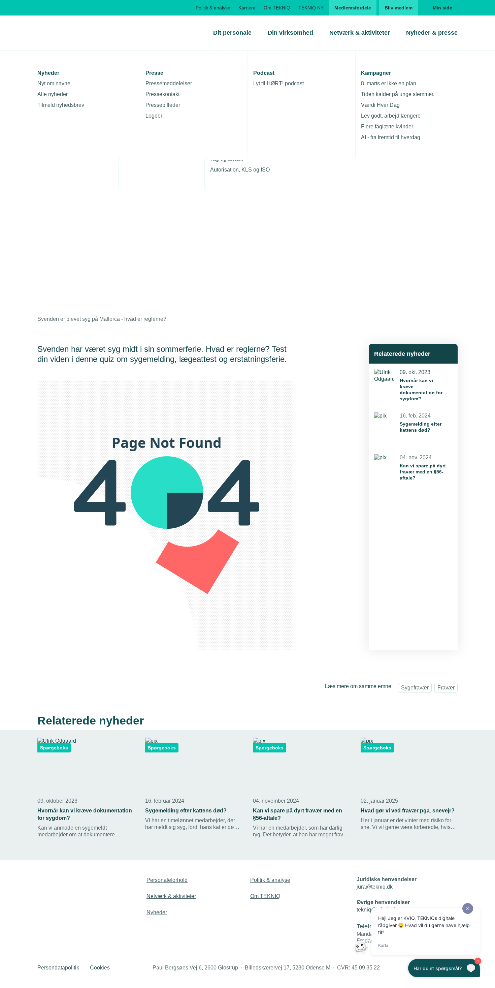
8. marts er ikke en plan (388, 83)
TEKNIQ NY (311, 7)
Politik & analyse (213, 7)
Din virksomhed (290, 32)
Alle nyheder (52, 94)
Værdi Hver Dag (380, 105)
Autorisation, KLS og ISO (240, 170)
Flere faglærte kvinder (387, 126)
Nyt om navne (53, 83)
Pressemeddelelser (168, 83)
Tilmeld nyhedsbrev (60, 105)
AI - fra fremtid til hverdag (390, 137)
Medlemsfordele (352, 7)
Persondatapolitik (58, 967)
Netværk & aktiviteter (359, 32)
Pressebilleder (162, 105)
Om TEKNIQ (277, 7)
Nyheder (156, 912)
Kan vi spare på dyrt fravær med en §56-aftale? (423, 472)
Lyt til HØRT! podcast (278, 83)
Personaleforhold (167, 880)
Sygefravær (415, 687)
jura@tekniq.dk (375, 887)
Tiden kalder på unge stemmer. (397, 94)
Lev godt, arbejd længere (391, 116)
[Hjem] (64, 32)
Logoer (153, 116)
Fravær (446, 687)
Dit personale (232, 32)
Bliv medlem (398, 7)
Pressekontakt (162, 94)
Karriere (247, 7)
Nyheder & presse (432, 32)
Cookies (100, 967)
